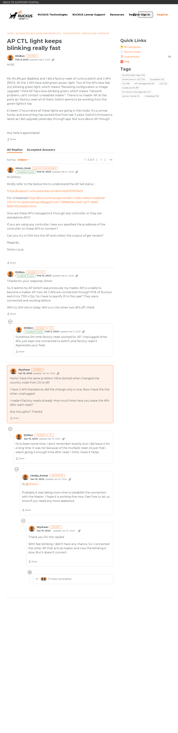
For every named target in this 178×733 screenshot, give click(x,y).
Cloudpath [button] (157, 79)
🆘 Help (125, 61)
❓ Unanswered (145, 56)
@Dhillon (31, 484)
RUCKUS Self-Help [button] (133, 75)
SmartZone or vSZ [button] (133, 79)
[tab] (15, 150)
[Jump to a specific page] (110, 160)
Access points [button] (130, 87)
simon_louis (23, 168)
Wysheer (24, 369)
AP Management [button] (144, 83)
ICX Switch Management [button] (136, 92)
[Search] (134, 14)
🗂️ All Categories (130, 47)
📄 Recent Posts (130, 51)
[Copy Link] (53, 59)
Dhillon (20, 56)
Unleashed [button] (152, 96)
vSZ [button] (163, 83)
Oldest (22, 160)
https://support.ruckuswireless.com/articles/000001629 (45, 191)
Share (11, 139)
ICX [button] (126, 83)
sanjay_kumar (39, 475)
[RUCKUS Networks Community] (21, 15)
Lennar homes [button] (131, 96)
